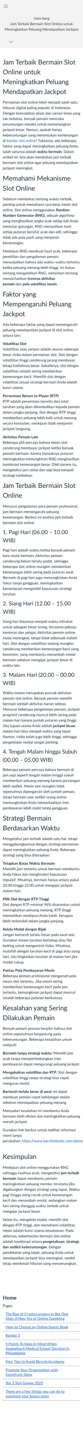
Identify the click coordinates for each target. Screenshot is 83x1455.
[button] (41, 24)
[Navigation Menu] (12, 42)
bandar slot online (21, 141)
